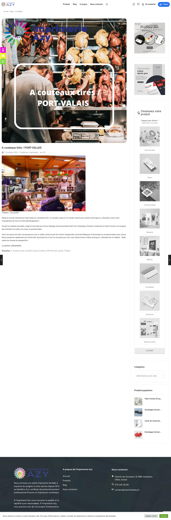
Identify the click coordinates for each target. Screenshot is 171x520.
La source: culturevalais (11, 246)
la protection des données (106, 516)
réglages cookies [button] (151, 516)
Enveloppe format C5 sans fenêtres (153, 432)
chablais (41, 251)
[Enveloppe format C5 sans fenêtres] (138, 435)
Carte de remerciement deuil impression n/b (153, 421)
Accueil (6, 11)
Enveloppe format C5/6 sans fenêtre (153, 410)
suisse (60, 251)
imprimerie (33, 152)
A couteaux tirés (17, 251)
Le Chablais (19, 11)
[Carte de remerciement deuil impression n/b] (138, 423)
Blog (11, 11)
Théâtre (67, 251)
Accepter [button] (164, 516)
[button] (107, 4)
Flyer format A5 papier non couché (153, 399)
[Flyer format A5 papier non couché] (138, 401)
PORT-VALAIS (51, 251)
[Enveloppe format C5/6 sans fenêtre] (138, 412)
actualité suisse (31, 251)
